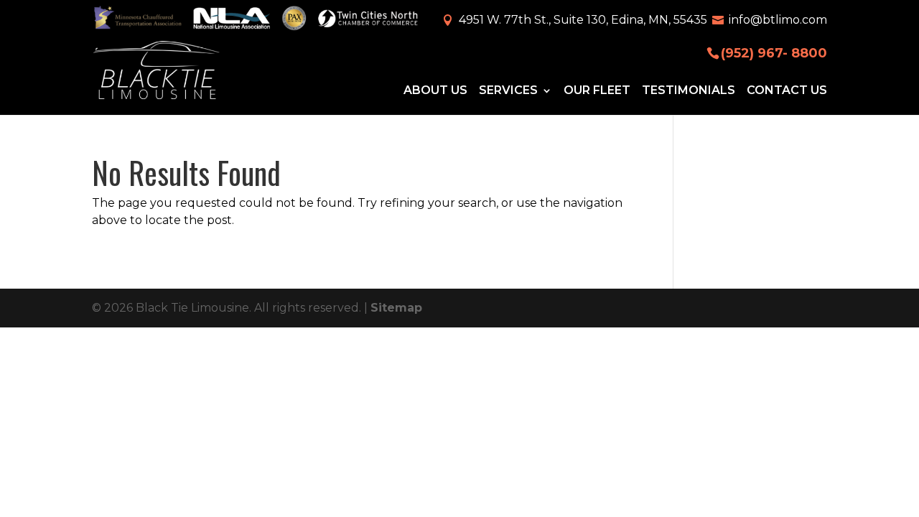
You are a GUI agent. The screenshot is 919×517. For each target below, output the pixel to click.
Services (508, 90)
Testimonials (688, 90)
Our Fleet (597, 90)
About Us (435, 90)
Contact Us (787, 90)
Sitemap (396, 308)
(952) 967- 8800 (774, 52)
